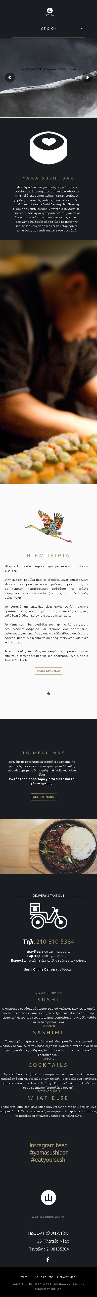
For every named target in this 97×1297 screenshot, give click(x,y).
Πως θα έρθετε (42, 1276)
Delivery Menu (67, 1276)
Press (23, 1276)
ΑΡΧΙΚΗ (48, 28)
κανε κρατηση (48, 670)
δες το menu (43, 796)
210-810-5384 (55, 941)
